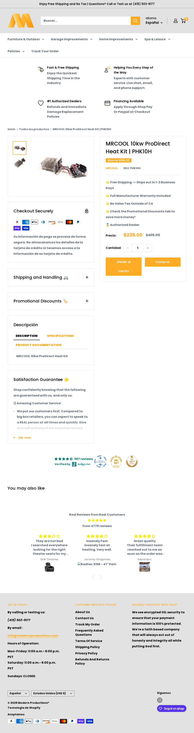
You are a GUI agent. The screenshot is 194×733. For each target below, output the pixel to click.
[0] (183, 20)
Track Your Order (45, 51)
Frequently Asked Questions (89, 632)
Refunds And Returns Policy (92, 661)
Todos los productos (34, 129)
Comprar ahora (163, 263)
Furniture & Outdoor (24, 39)
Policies (14, 51)
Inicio (11, 129)
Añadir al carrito (124, 266)
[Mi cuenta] (176, 21)
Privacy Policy (86, 653)
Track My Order (87, 624)
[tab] (26, 336)
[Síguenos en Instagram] (159, 700)
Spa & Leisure (155, 39)
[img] (96, 520)
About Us (82, 612)
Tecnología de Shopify (24, 708)
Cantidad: (113, 248)
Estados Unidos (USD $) (49, 693)
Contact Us (84, 618)
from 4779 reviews (97, 526)
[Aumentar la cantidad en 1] (148, 248)
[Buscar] (135, 21)
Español (15, 693)
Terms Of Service (88, 641)
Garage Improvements (69, 39)
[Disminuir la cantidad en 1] (128, 248)
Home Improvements (116, 39)
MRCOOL (112, 168)
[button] (94, 577)
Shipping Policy (87, 647)
